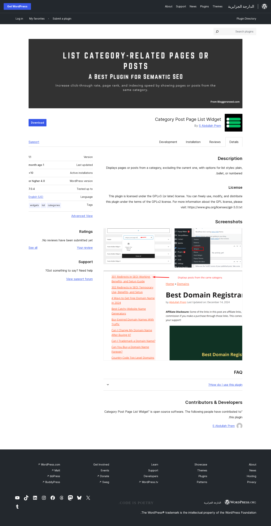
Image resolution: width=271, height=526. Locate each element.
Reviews (215, 142)
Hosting (251, 476)
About (252, 464)
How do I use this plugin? (225, 385)
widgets (34, 205)
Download (37, 122)
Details (234, 142)
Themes (202, 470)
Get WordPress (17, 6)
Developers (151, 476)
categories (54, 205)
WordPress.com (49, 464)
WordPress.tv (148, 482)
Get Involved (101, 464)
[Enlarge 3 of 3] (237, 275)
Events (105, 470)
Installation (193, 142)
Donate (103, 476)
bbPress (53, 476)
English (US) (36, 196)
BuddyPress (51, 482)
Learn (154, 464)
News (252, 470)
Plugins (203, 476)
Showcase (200, 464)
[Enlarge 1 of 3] (237, 233)
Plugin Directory (246, 18)
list (43, 205)
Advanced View (82, 216)
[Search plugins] (217, 31)
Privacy (251, 482)
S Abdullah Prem (210, 125)
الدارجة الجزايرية (212, 502)
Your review (85, 247)
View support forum (79, 279)
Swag (104, 482)
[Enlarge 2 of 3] (166, 233)
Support (34, 142)
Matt (55, 470)
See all (33, 247)
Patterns (202, 482)
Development (168, 142)
